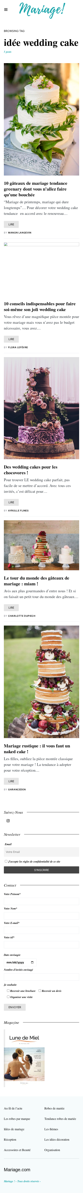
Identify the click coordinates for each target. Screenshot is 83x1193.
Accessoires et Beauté (17, 1150)
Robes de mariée (54, 1108)
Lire (11, 224)
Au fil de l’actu (13, 1108)
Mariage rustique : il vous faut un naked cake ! (37, 748)
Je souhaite (10, 985)
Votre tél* (9, 937)
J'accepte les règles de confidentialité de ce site (34, 861)
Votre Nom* (10, 908)
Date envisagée (12, 955)
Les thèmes (51, 1129)
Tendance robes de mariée (60, 1119)
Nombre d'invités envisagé (18, 970)
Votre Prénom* (12, 894)
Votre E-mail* (11, 923)
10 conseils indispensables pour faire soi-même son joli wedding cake (40, 306)
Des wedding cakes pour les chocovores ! (30, 469)
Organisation (52, 1150)
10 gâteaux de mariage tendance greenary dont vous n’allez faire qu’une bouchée (35, 189)
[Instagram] (8, 820)
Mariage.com (17, 1169)
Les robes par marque (17, 1119)
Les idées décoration (56, 1139)
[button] (6, 9)
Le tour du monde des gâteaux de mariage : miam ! (36, 580)
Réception (10, 1139)
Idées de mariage (14, 1129)
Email (8, 844)
